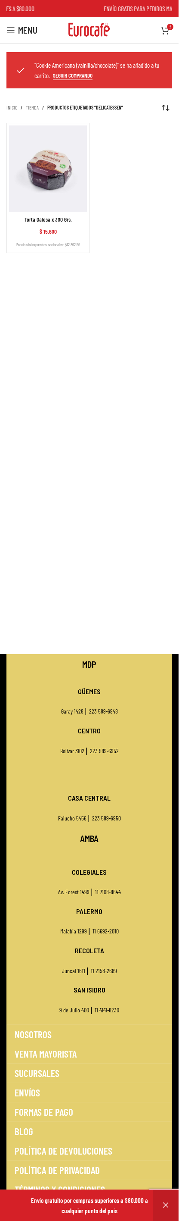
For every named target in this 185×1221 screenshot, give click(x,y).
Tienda (32, 107)
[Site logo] (89, 29)
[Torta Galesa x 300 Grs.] (48, 168)
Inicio (11, 107)
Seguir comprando (72, 75)
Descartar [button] (166, 1205)
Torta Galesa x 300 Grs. (48, 219)
